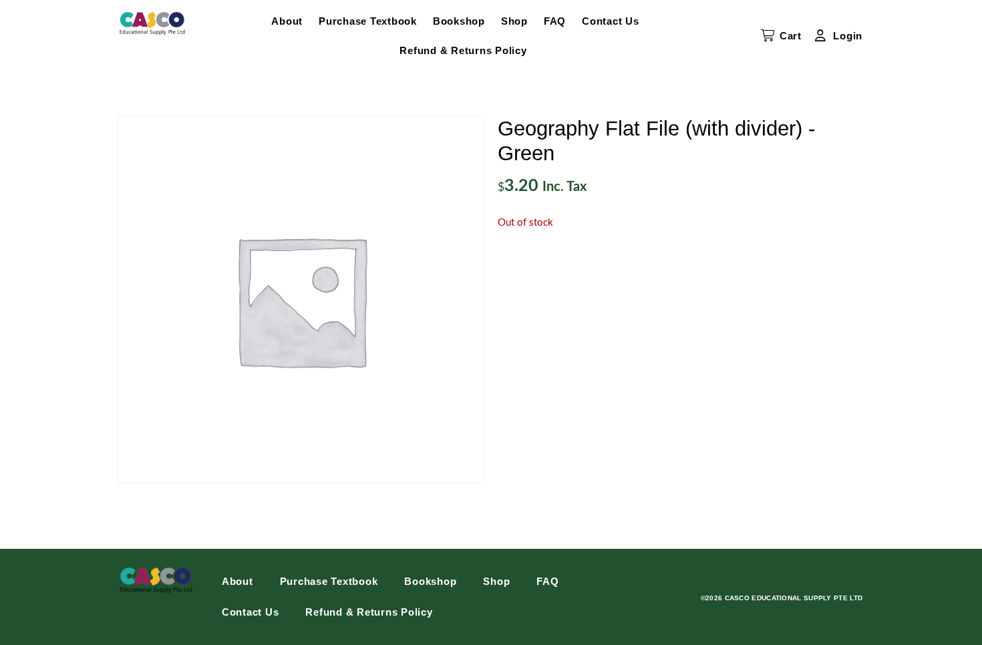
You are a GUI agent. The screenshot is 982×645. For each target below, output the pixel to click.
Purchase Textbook (368, 21)
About (287, 21)
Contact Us (610, 21)
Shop (514, 21)
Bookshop (459, 21)
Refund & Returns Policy (462, 50)
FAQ (555, 21)
